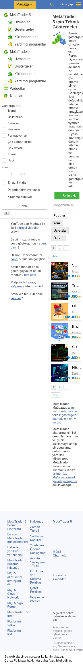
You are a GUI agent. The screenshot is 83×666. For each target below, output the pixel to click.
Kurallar (16, 96)
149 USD (71, 317)
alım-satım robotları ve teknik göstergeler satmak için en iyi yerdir (64, 415)
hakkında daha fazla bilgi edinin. (49, 660)
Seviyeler (14, 129)
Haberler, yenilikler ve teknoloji (15, 551)
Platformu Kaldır (14, 632)
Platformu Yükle (14, 623)
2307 (55, 255)
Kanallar (13, 123)
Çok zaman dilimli (20, 141)
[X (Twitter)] (69, 599)
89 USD (72, 337)
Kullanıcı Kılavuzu (16, 564)
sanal (14, 259)
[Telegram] (62, 599)
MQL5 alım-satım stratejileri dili (14, 578)
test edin (30, 274)
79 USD (72, 358)
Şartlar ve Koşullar (37, 538)
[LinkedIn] (62, 607)
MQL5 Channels (59, 553)
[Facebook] (55, 599)
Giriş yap (66, 4)
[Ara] (52, 4)
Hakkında (36, 521)
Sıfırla (7, 213)
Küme (12, 154)
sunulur (16, 298)
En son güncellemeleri (17, 538)
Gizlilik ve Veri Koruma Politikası (36, 576)
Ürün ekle (70, 195)
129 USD (71, 296)
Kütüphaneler (25, 37)
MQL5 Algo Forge (15, 604)
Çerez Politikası (36, 589)
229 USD (71, 378)
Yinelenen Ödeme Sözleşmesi (38, 549)
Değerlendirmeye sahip (24, 189)
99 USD (72, 276)
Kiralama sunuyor (20, 197)
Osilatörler (15, 117)
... (66, 248)
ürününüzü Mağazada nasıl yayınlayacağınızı (64, 477)
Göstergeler (24, 29)
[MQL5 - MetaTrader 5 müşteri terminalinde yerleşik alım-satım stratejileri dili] (7, 4)
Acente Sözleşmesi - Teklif (38, 562)
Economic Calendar (60, 577)
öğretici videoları (28, 227)
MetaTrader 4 (20, 52)
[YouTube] (55, 607)
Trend (12, 110)
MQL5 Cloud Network (13, 593)
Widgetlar (17, 88)
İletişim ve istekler (37, 599)
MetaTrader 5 (20, 15)
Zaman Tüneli (35, 528)
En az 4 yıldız (17, 182)
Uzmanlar (22, 22)
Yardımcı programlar (30, 44)
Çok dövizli (15, 148)
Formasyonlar (17, 135)
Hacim (12, 160)
